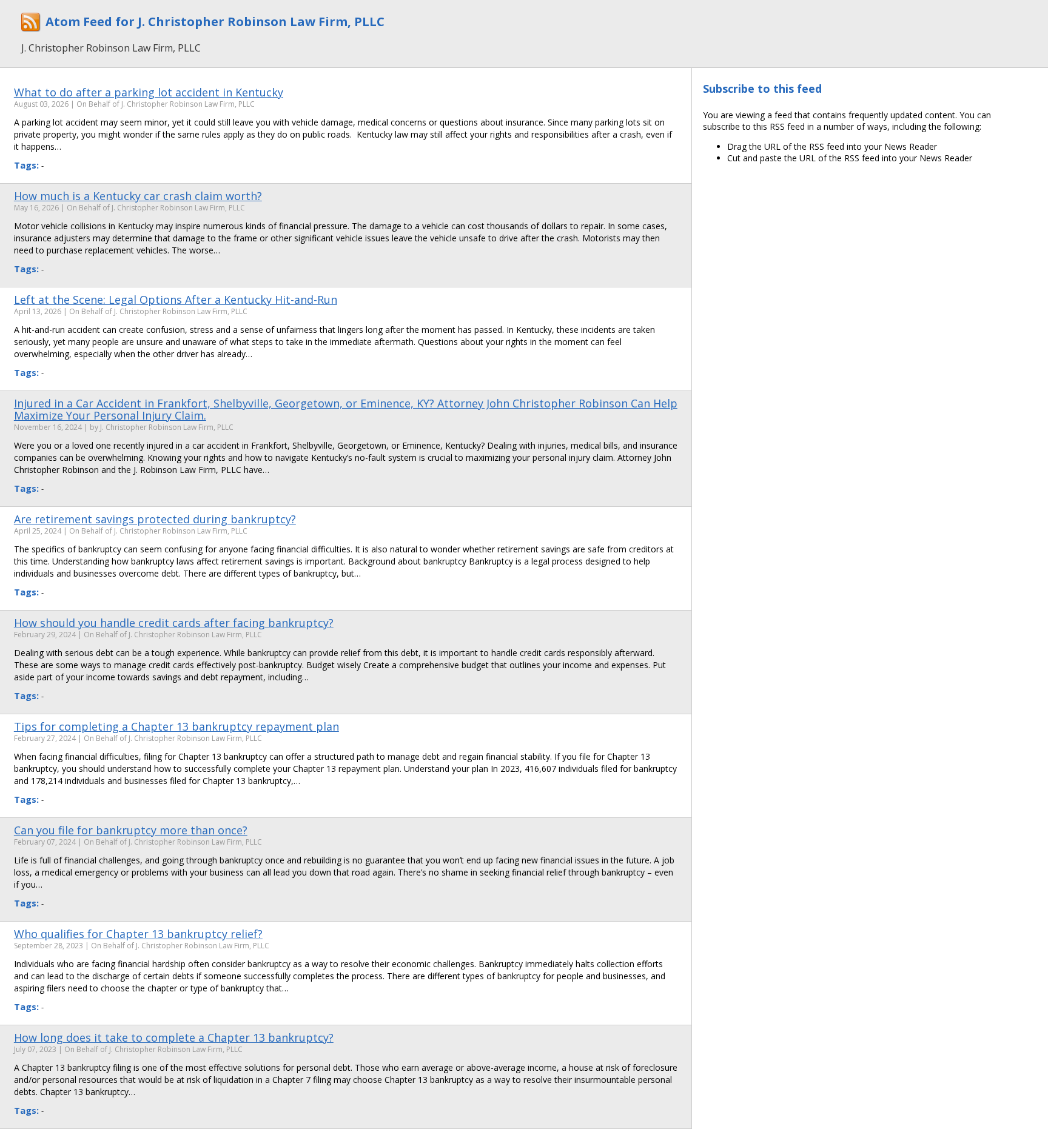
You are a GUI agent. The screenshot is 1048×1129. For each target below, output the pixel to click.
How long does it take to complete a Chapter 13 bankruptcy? (174, 1037)
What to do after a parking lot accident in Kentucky (148, 92)
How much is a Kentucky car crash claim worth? (138, 196)
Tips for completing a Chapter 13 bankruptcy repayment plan (176, 726)
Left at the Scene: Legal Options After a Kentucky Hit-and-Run (175, 299)
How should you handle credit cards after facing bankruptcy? (174, 622)
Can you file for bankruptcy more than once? (130, 830)
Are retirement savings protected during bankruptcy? (155, 519)
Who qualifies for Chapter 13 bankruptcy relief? (138, 933)
